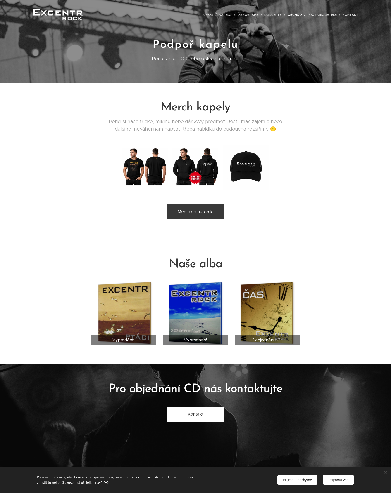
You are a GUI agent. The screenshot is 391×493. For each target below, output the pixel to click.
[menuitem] (209, 14)
